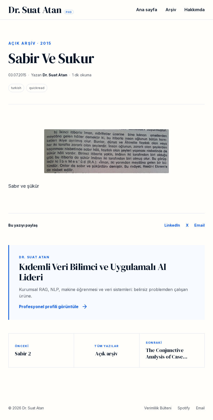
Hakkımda (194, 9)
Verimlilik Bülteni (157, 408)
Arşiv (170, 9)
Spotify (184, 408)
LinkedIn (172, 225)
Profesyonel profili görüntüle (53, 306)
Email (199, 225)
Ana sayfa (146, 9)
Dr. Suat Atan (55, 75)
